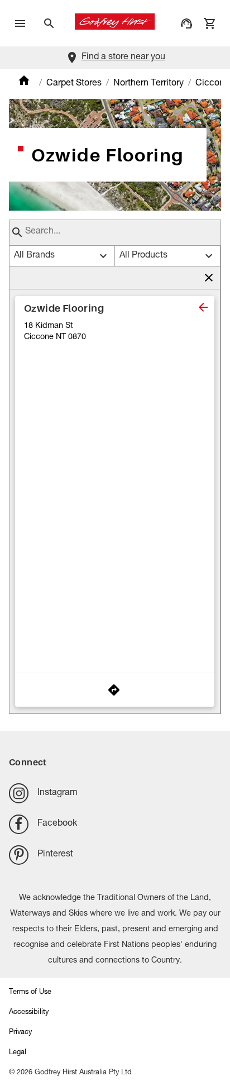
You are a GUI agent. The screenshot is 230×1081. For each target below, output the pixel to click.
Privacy (20, 1032)
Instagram (57, 793)
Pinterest (55, 854)
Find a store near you (123, 57)
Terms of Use (30, 992)
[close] (203, 307)
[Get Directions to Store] (114, 690)
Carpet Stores (74, 83)
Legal (17, 1052)
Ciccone (212, 83)
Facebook (57, 824)
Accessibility (29, 1012)
